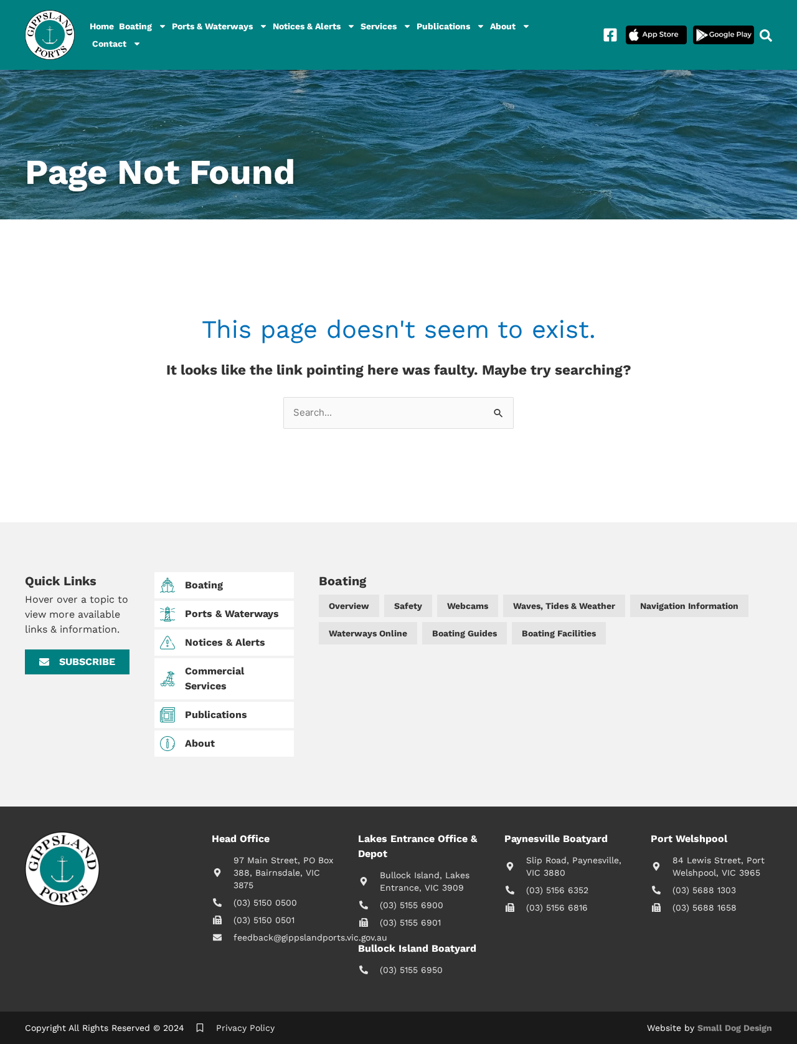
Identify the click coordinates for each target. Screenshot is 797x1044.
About (503, 26)
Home (102, 26)
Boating (135, 26)
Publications (443, 26)
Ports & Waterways (212, 26)
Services (379, 26)
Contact (109, 44)
